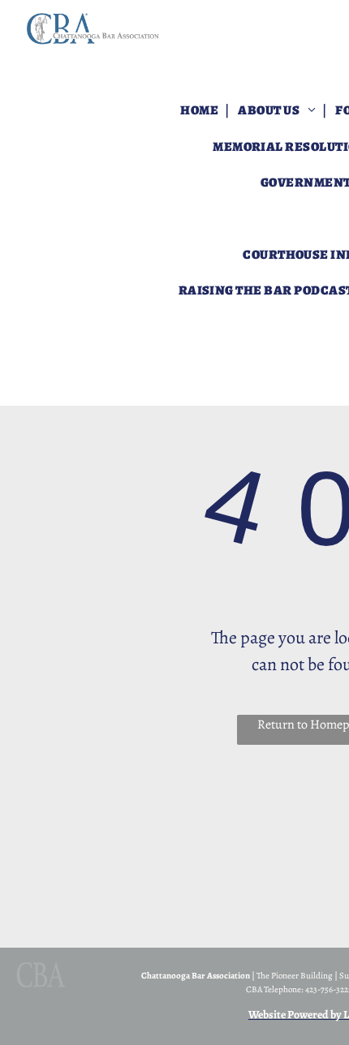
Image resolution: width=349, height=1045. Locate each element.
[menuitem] (200, 110)
